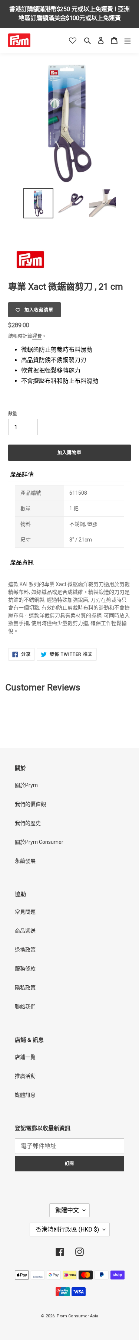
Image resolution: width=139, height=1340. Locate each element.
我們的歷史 (28, 823)
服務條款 (25, 969)
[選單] (127, 40)
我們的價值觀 (30, 804)
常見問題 (25, 912)
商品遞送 (25, 931)
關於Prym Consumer (39, 842)
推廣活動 (25, 1076)
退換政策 (25, 950)
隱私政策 (25, 988)
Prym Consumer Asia (77, 1316)
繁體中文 (67, 1210)
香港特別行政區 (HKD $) (67, 1229)
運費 (37, 336)
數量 (12, 413)
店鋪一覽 (25, 1057)
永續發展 (25, 861)
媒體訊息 (25, 1095)
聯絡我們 (25, 1006)
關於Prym (26, 785)
